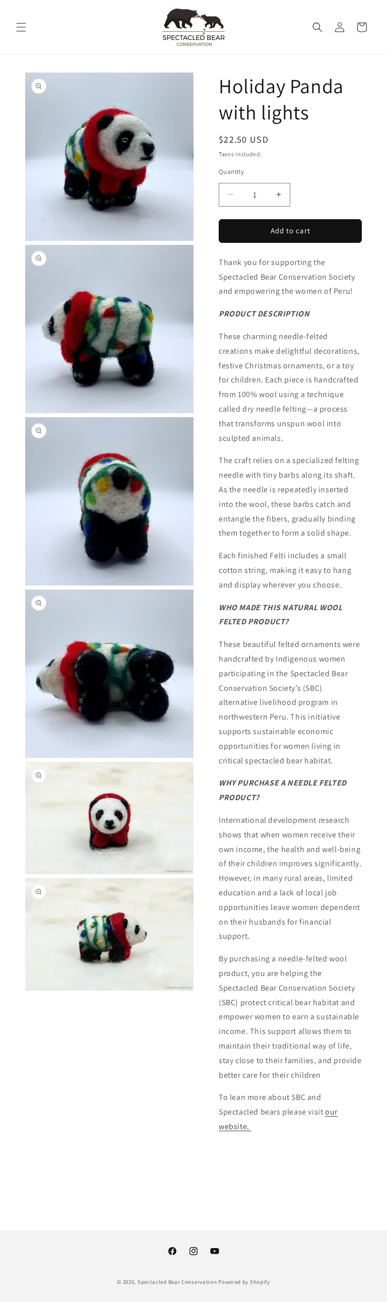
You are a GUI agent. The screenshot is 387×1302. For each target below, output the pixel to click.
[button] (21, 27)
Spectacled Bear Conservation (177, 1281)
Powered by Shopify (244, 1281)
